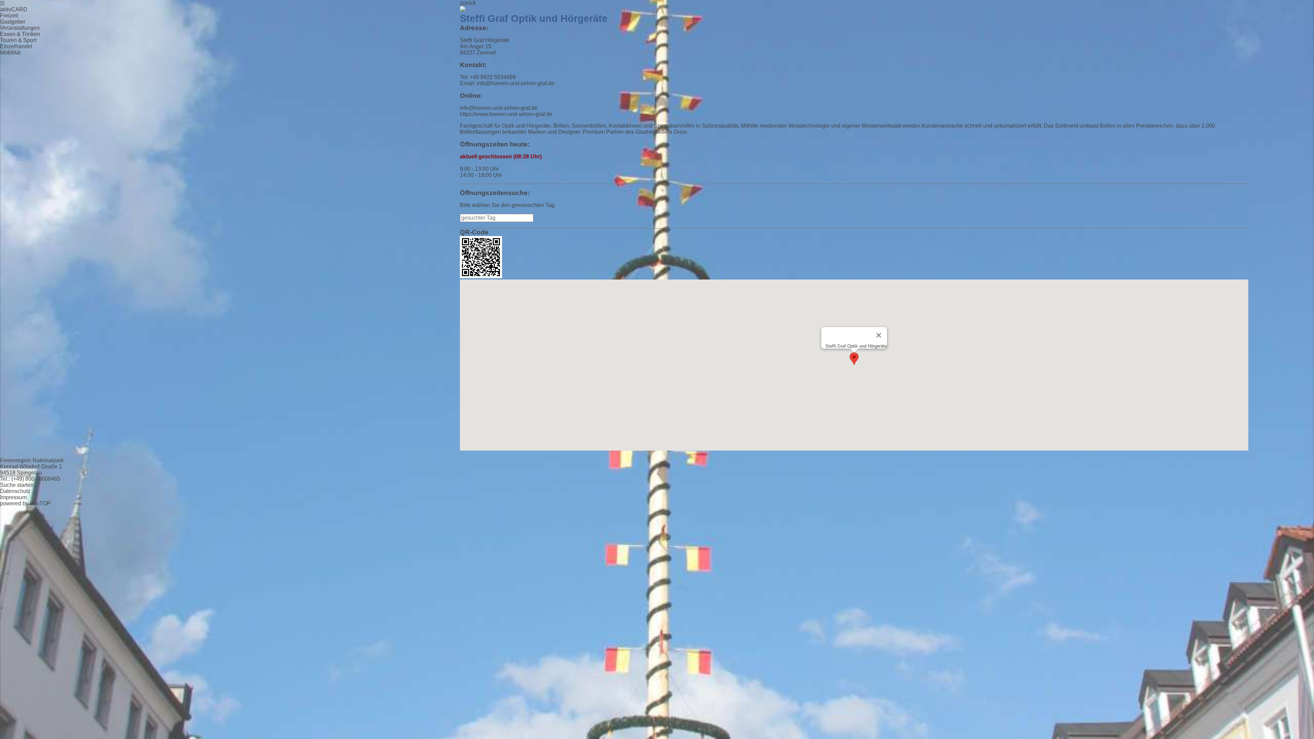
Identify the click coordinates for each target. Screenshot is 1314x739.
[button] (854, 358)
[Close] (879, 335)
